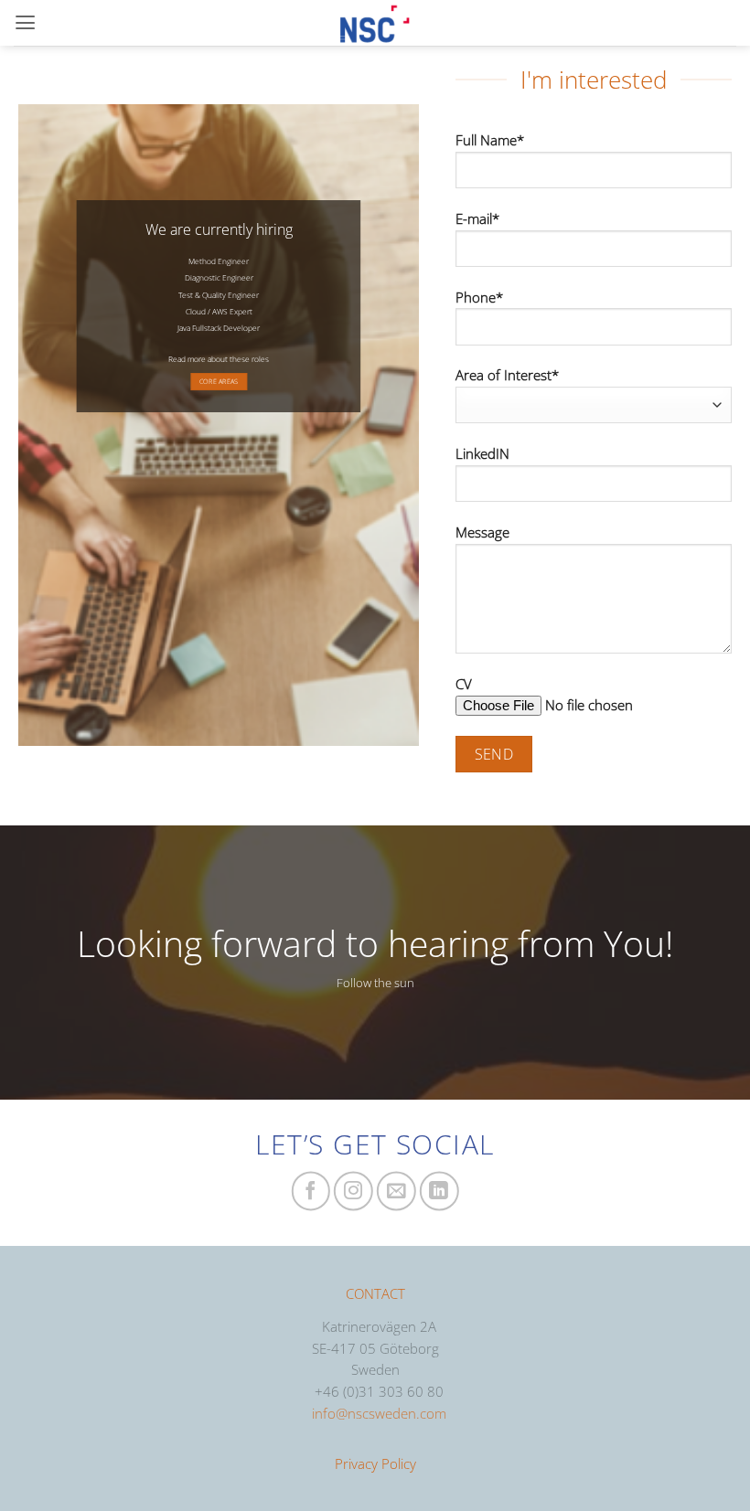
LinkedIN (482, 453)
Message (482, 532)
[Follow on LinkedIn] (439, 1191)
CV (463, 684)
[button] (25, 23)
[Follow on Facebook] (310, 1191)
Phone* (479, 297)
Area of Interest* (507, 375)
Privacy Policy (375, 1463)
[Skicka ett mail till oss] (396, 1191)
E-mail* (477, 218)
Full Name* (489, 140)
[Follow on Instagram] (353, 1191)
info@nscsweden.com (379, 1413)
